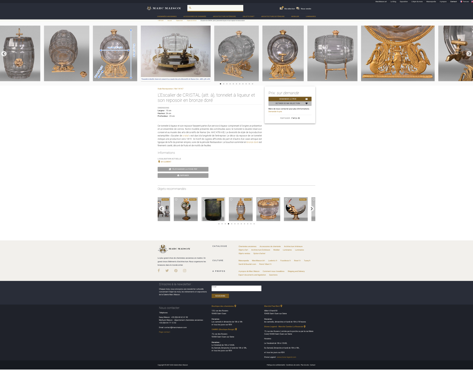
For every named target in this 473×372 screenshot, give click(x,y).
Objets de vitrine (192, 20)
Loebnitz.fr (272, 260)
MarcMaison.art (381, 1)
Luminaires (311, 16)
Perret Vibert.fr (265, 264)
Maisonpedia (431, 1)
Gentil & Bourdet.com (247, 264)
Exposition (404, 1)
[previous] (4, 53)
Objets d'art (248, 16)
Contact (453, 1)
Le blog (393, 1)
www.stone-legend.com (286, 357)
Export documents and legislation (252, 275)
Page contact (164, 332)
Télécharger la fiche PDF (183, 169)
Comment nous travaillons (273, 271)
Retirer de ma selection (292, 103)
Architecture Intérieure (224, 16)
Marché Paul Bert (273, 306)
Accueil (169, 20)
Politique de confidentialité (276, 365)
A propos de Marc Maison (249, 271)
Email (214, 286)
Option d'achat (259, 253)
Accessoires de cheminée (194, 16)
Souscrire (220, 296)
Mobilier (295, 16)
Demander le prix (293, 99)
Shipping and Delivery (296, 271)
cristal (186, 135)
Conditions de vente (293, 365)
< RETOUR (161, 20)
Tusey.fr (307, 260)
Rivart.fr (297, 260)
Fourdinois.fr (285, 260)
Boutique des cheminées (224, 306)
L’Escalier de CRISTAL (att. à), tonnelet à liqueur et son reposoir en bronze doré (222, 20)
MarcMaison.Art (258, 260)
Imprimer (183, 175)
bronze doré (252, 142)
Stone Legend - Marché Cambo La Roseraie (285, 326)
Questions (273, 275)
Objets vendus (244, 253)
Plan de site (305, 365)
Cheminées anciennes (167, 16)
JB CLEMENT (164, 162)
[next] (469, 53)
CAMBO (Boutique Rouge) (224, 329)
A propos (443, 1)
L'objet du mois (417, 1)
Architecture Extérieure (273, 16)
